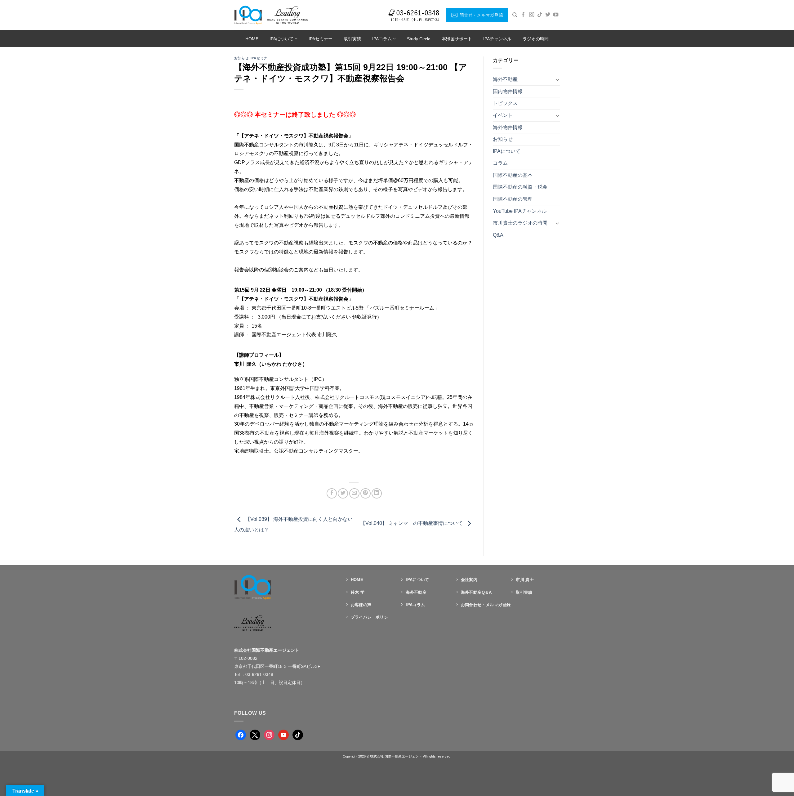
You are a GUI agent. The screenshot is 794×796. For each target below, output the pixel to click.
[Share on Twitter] (343, 493)
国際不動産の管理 (513, 199)
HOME (251, 38)
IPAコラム (382, 38)
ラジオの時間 (536, 38)
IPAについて (281, 38)
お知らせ (241, 58)
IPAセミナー (320, 38)
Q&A (498, 235)
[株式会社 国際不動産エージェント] (271, 14)
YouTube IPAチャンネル (519, 211)
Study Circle (418, 38)
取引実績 (352, 38)
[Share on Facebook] (332, 493)
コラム (500, 163)
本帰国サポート (457, 38)
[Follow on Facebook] (523, 15)
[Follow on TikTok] (539, 15)
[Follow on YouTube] (555, 15)
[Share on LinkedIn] (377, 493)
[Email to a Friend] (354, 493)
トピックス (505, 103)
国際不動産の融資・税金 (520, 187)
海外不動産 (505, 79)
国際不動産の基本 (513, 175)
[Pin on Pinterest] (365, 493)
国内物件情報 (508, 91)
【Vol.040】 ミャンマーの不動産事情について (412, 523)
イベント (503, 115)
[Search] (514, 15)
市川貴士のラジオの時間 (520, 223)
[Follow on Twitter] (547, 15)
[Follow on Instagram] (531, 15)
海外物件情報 (508, 127)
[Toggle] (557, 79)
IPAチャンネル (497, 38)
